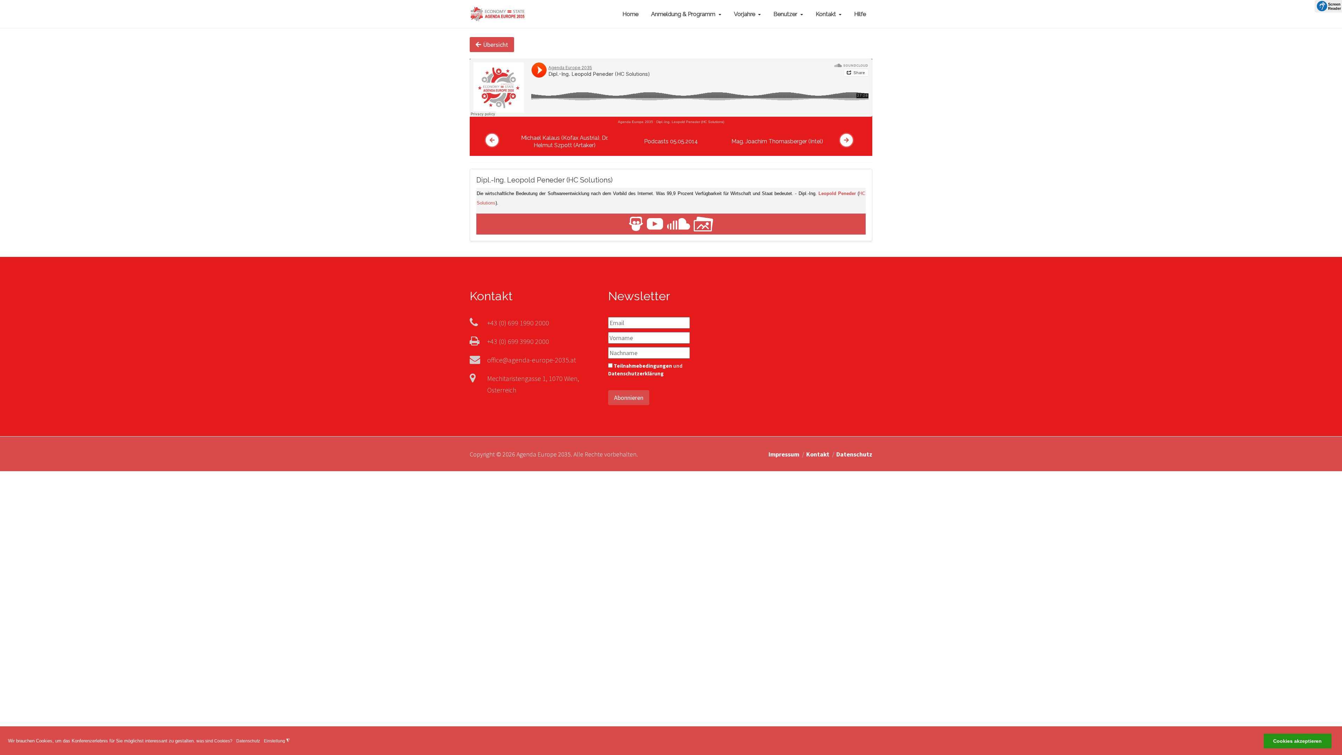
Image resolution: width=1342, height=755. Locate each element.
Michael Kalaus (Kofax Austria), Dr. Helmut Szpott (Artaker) (564, 142)
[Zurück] (492, 140)
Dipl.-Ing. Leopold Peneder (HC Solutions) (690, 122)
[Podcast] (678, 223)
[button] (686, 14)
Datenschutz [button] (248, 741)
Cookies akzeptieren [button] (1297, 741)
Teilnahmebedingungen (643, 365)
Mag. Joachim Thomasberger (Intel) (777, 141)
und (645, 369)
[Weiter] (846, 140)
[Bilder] (703, 223)
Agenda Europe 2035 (635, 122)
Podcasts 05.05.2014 (671, 141)
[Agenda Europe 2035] (498, 13)
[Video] (655, 223)
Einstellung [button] (277, 740)
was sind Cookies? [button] (214, 741)
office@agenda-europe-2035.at (531, 359)
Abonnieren (628, 398)
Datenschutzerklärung (636, 373)
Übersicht (495, 45)
